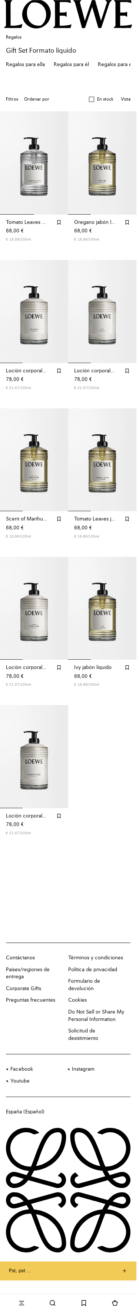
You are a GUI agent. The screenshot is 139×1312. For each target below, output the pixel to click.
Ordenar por (36, 99)
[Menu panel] (21, 1303)
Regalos (13, 37)
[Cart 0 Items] (114, 1303)
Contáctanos (20, 957)
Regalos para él (71, 64)
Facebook (21, 1069)
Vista (125, 99)
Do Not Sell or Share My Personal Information (96, 1015)
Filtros (12, 99)
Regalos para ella (25, 64)
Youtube (20, 1081)
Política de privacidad (92, 969)
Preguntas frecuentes (30, 1000)
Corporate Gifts (23, 988)
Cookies (77, 1000)
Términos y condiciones (95, 957)
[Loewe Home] (68, 14)
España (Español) (25, 1111)
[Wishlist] (83, 1303)
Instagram (83, 1069)
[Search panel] (52, 1303)
